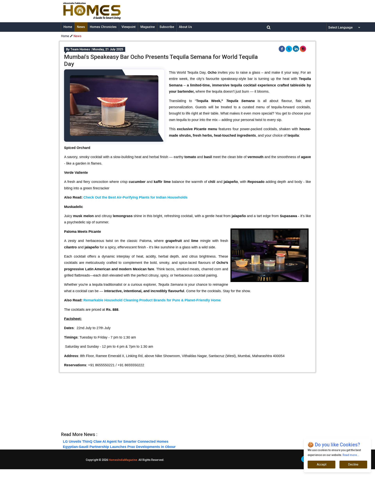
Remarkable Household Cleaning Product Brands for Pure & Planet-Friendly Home (152, 300)
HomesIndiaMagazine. (123, 459)
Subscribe (167, 27)
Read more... (351, 455)
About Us (185, 27)
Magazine (147, 27)
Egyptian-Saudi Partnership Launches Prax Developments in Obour (119, 447)
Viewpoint (128, 27)
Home (67, 27)
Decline (353, 464)
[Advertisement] (218, 11)
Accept (321, 464)
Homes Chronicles (103, 27)
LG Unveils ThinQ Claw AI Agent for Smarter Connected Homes (115, 441)
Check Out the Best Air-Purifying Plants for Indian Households (135, 197)
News (81, 27)
